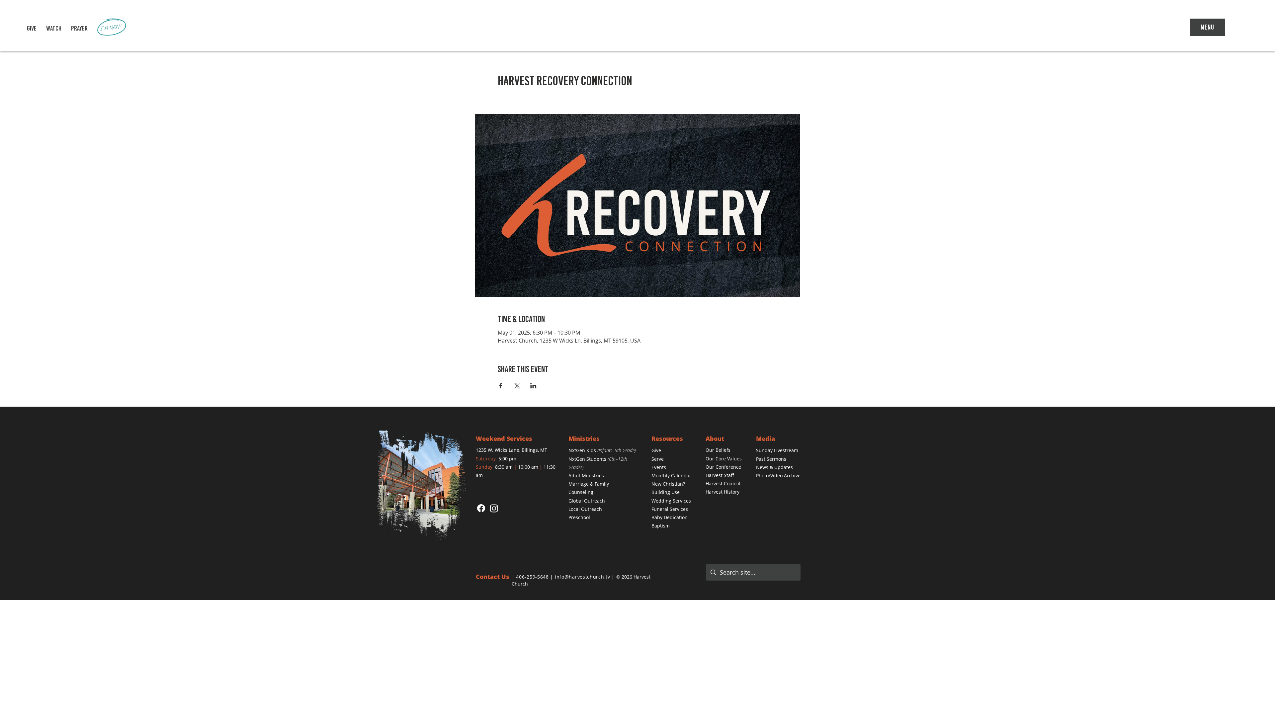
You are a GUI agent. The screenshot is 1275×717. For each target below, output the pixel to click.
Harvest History (722, 492)
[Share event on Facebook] (501, 385)
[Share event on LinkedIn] (533, 385)
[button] (53, 28)
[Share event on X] (517, 385)
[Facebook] (481, 508)
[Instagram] (494, 508)
